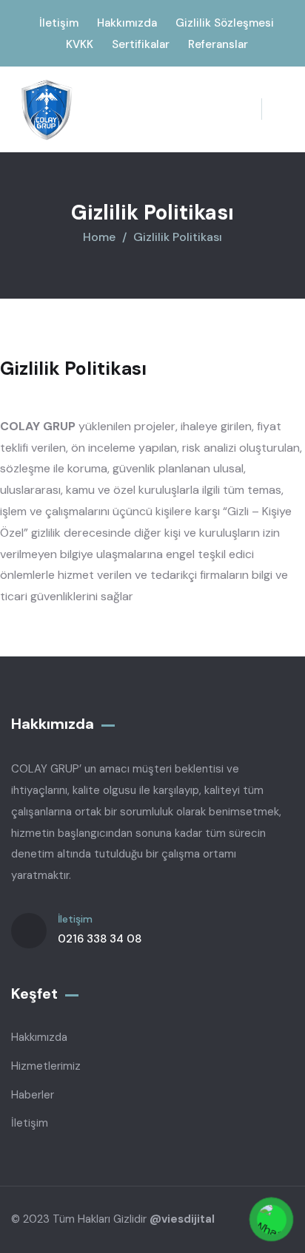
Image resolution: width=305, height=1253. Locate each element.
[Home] (46, 109)
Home (99, 237)
